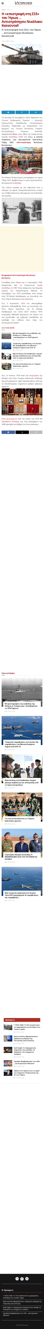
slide (8, 10)
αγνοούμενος (12, 419)
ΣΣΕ (20, 137)
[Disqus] (22, 933)
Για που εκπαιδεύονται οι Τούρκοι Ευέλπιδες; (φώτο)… (27, 365)
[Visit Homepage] (23, 3)
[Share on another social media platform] (35, 112)
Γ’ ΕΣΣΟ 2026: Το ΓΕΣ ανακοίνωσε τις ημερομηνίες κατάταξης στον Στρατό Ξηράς (27, 1027)
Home (3, 10)
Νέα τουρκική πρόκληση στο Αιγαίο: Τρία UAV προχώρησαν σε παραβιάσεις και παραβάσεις (21, 895)
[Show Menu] (3, 3)
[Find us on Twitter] (22, 1279)
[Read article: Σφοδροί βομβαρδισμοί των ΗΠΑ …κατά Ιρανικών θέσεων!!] (8, 1063)
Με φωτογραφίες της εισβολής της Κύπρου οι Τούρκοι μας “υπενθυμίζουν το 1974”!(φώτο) (27, 335)
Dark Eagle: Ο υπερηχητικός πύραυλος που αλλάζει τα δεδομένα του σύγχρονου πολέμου (25, 1051)
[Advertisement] (22, 88)
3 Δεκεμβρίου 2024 (8, 41)
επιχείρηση (34, 375)
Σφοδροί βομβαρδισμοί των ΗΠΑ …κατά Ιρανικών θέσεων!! (27, 1062)
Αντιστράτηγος (24, 142)
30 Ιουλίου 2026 (18, 340)
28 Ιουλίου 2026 (10, 900)
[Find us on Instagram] (27, 1278)
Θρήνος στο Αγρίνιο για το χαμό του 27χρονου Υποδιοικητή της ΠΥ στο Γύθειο (26, 1073)
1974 (23, 303)
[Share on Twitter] (22, 112)
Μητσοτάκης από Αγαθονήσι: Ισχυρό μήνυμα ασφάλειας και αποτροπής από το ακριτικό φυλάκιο (27, 356)
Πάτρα (18, 282)
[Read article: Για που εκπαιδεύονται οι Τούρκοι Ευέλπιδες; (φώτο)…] (6, 366)
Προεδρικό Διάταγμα (10, 421)
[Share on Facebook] (8, 112)
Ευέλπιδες (17, 183)
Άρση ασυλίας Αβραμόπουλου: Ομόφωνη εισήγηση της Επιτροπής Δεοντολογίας (26, 1038)
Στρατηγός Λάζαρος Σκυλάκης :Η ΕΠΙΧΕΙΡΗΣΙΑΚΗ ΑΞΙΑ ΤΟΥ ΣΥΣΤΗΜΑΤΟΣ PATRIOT (21, 856)
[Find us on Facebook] (17, 1278)
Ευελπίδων (13, 137)
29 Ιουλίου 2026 (18, 350)
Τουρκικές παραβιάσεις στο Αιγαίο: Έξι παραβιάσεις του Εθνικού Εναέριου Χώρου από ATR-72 (27, 345)
